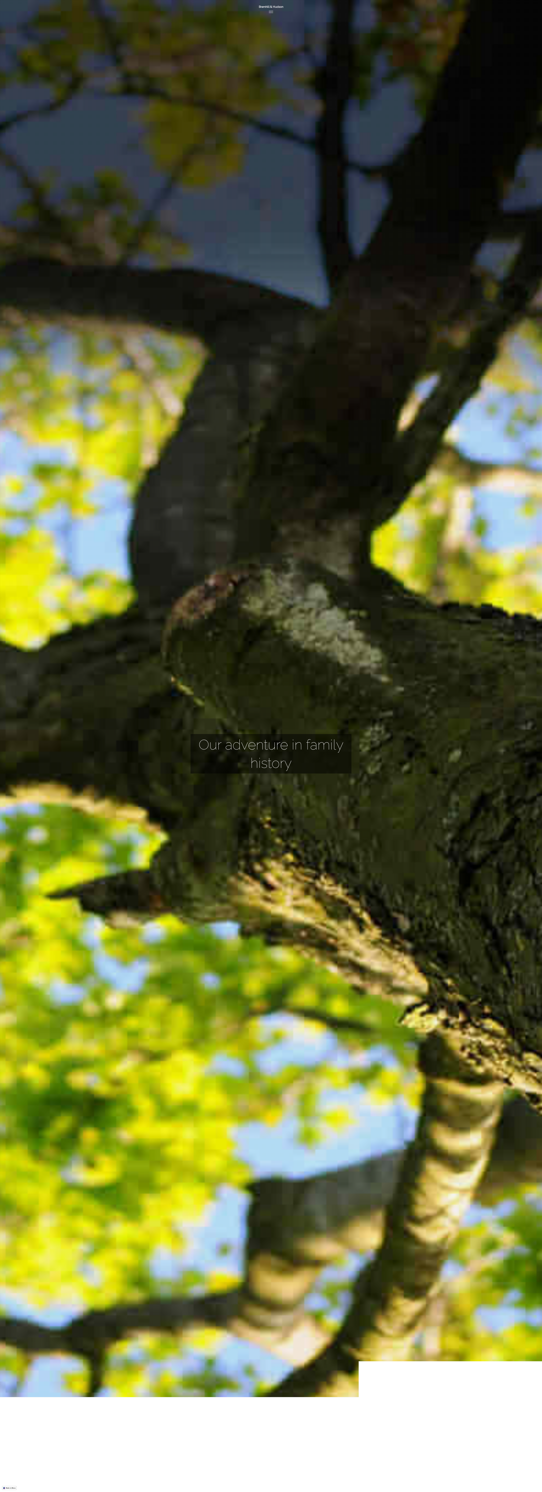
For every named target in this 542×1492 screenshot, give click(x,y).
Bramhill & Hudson (271, 6)
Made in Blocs (11, 1488)
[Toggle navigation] (271, 12)
